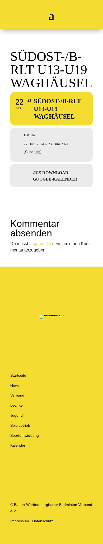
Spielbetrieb (20, 425)
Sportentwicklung (24, 435)
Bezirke (16, 405)
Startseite (18, 375)
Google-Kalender (55, 179)
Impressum (19, 521)
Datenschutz (42, 521)
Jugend (16, 415)
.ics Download (50, 172)
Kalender (17, 445)
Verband (17, 395)
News (15, 385)
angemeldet (40, 243)
